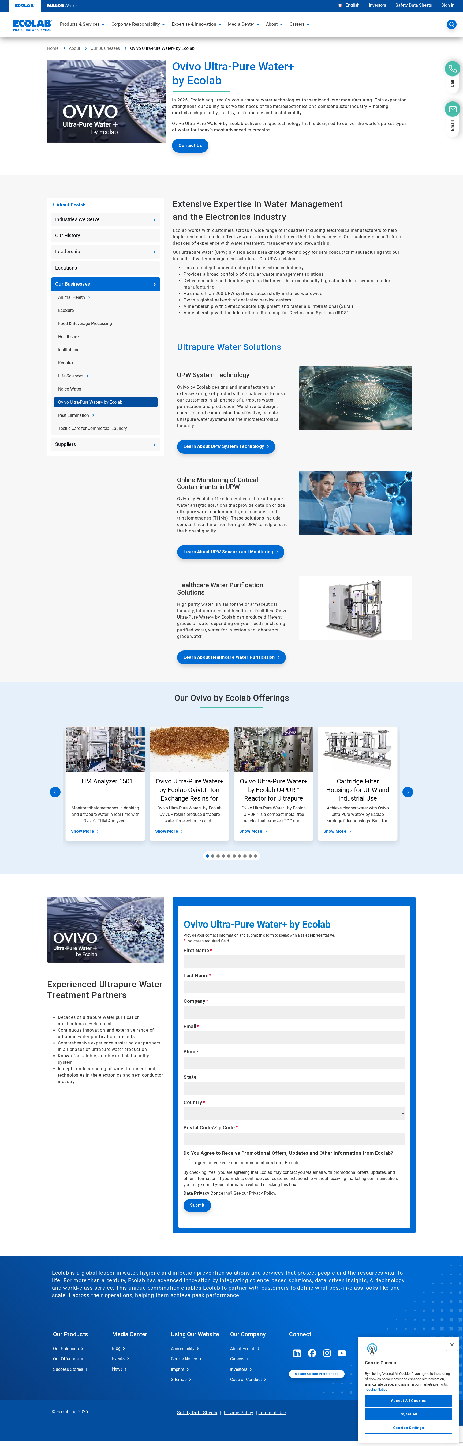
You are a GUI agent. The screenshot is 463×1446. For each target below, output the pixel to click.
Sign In (447, 5)
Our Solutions (66, 1348)
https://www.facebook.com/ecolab (312, 1353)
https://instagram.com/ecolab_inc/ (327, 1353)
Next (407, 792)
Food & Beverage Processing (85, 323)
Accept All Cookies (408, 1401)
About (74, 48)
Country (193, 1102)
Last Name (196, 975)
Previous (55, 792)
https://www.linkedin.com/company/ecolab (297, 1353)
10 (255, 856)
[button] (104, 24)
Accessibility (183, 1348)
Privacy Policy (262, 1193)
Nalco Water (69, 389)
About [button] (272, 24)
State (190, 1077)
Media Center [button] (241, 24)
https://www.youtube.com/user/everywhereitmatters (342, 1353)
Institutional (69, 349)
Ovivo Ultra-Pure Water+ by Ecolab (90, 402)
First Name (196, 950)
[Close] (452, 1345)
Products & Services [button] (80, 24)
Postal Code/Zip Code (209, 1127)
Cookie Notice (376, 1389)
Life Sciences (70, 375)
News (117, 1369)
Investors (377, 5)
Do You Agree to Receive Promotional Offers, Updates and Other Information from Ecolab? (288, 1153)
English (352, 5)
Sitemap (179, 1379)
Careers (237, 1358)
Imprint (177, 1369)
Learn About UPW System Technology (224, 446)
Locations (66, 268)
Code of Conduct (246, 1379)
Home (52, 48)
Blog (116, 1348)
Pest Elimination (73, 415)
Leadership (67, 251)
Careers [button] (297, 24)
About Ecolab (71, 204)
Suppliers (65, 444)
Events (118, 1358)
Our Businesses (105, 48)
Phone (191, 1051)
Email (190, 1026)
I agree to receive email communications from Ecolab (245, 1162)
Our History (67, 235)
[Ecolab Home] (32, 26)
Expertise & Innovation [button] (194, 24)
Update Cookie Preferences (316, 1374)
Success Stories (68, 1369)
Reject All (408, 1414)
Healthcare (68, 336)
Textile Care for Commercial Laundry (92, 428)
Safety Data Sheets (413, 5)
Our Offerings (66, 1358)
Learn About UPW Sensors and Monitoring (228, 551)
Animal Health (71, 297)
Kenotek (65, 362)
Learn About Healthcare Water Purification (229, 657)
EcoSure (66, 310)
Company (194, 1001)
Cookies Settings (408, 1428)
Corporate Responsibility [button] (135, 24)
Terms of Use (272, 1412)
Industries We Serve (77, 219)
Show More (82, 831)
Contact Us (190, 145)
